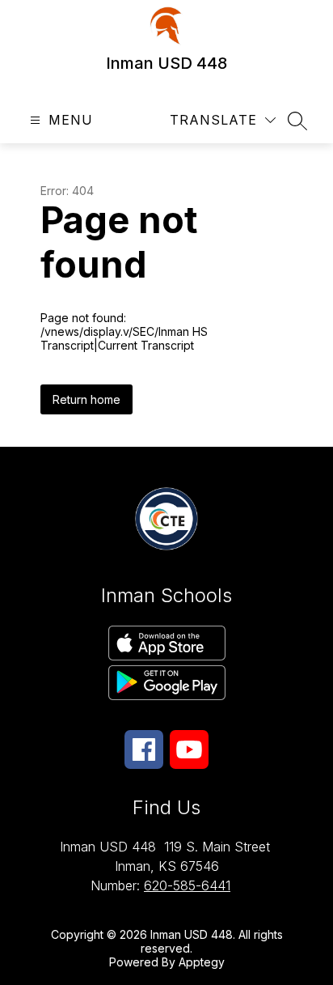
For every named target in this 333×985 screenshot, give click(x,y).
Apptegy (202, 962)
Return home (86, 399)
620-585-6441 (187, 885)
